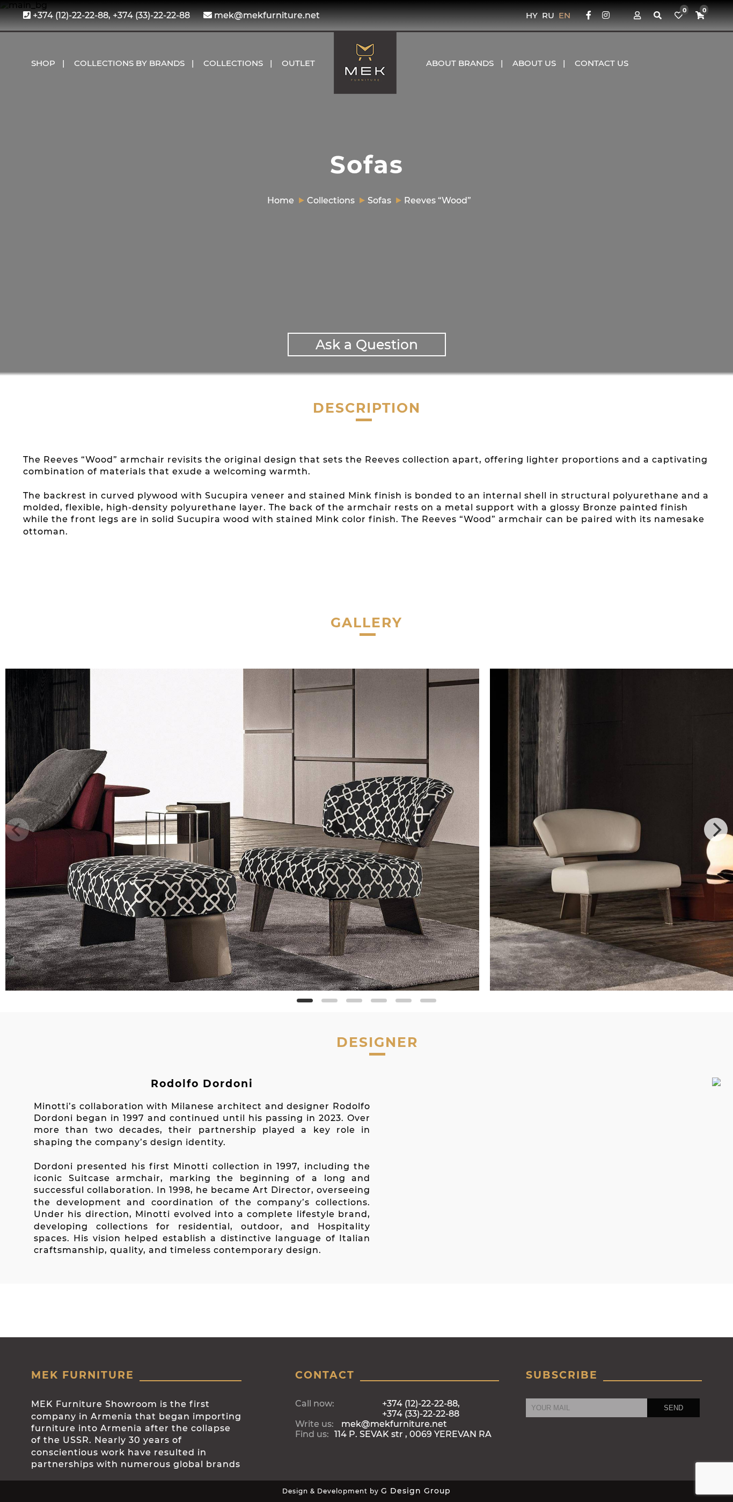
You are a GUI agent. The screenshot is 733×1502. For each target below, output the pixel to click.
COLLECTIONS (233, 63)
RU (549, 15)
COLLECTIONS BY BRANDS (129, 63)
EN (564, 15)
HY (533, 15)
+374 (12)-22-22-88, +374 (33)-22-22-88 (110, 15)
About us (534, 63)
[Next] (716, 829)
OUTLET (298, 63)
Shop (43, 63)
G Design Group (416, 1491)
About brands (460, 63)
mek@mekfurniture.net (266, 15)
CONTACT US (601, 63)
